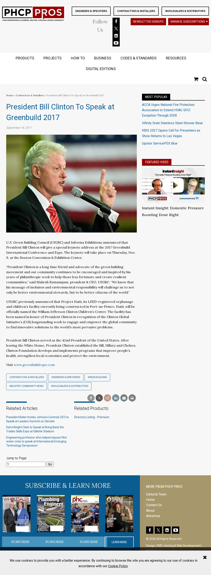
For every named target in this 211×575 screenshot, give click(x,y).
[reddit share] (107, 398)
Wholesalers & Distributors (185, 11)
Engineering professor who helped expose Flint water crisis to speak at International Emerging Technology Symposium (36, 441)
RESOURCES (176, 58)
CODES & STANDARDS (139, 58)
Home (9, 95)
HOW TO (78, 58)
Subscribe (20, 542)
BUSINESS (102, 58)
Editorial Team (156, 494)
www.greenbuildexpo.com (34, 365)
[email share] (124, 398)
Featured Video (156, 162)
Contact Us (154, 505)
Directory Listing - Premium (91, 417)
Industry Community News (26, 386)
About (150, 511)
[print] (132, 398)
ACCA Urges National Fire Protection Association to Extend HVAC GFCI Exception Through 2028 (168, 110)
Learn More (119, 542)
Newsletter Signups (148, 21)
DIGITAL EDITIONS (101, 69)
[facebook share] (91, 398)
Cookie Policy (118, 566)
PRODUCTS (25, 58)
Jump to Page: (16, 458)
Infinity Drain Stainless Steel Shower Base (172, 123)
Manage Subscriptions (188, 21)
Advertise (153, 516)
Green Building (97, 377)
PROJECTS (52, 58)
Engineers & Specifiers (91, 11)
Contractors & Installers (136, 11)
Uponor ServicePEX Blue (159, 143)
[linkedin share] (115, 398)
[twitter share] (99, 398)
